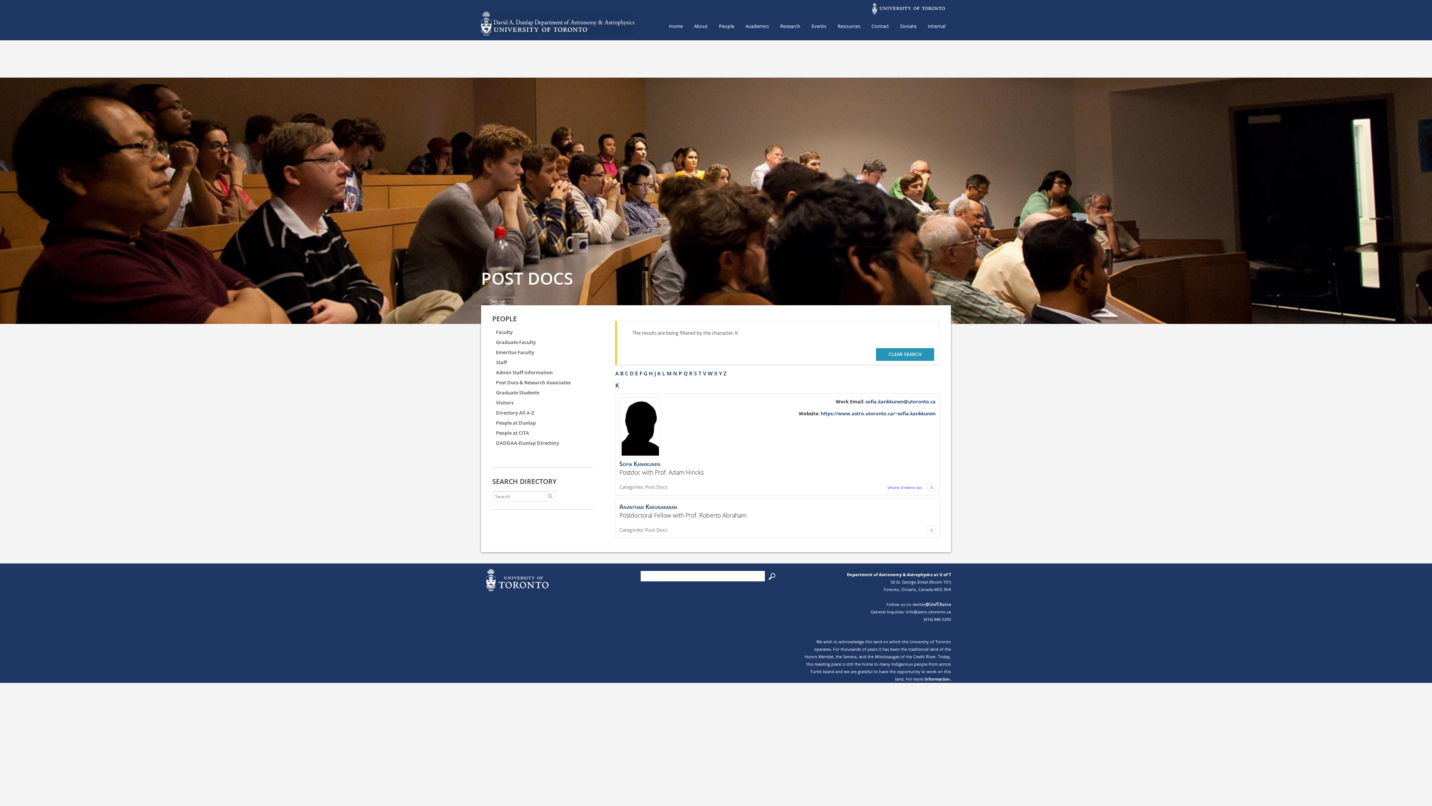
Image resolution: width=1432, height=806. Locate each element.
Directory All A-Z (515, 412)
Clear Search (905, 354)
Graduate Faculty (516, 342)
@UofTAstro (938, 604)
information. (937, 679)
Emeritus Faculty (515, 352)
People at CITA (512, 432)
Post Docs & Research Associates (533, 382)
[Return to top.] (931, 487)
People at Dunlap (516, 422)
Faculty (504, 332)
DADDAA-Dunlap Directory (527, 443)
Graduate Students (517, 392)
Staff (501, 362)
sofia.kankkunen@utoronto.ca (901, 401)
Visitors (505, 402)
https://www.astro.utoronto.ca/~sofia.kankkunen (878, 413)
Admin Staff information (524, 372)
